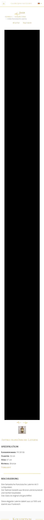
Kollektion (8, 17)
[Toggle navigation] (3, 3)
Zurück (22, 12)
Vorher (16, 23)
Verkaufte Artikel (20, 17)
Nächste (27, 23)
